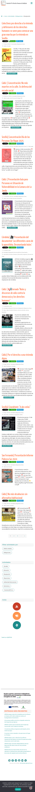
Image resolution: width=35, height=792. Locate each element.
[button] (31, 3)
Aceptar (18, 789)
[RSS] (25, 760)
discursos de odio (21, 310)
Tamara (7, 505)
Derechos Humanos (13, 254)
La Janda (10, 198)
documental (20, 254)
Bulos (5, 310)
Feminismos (15, 308)
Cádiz (5, 98)
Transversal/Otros (17, 252)
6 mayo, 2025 (6, 412)
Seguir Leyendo (12, 73)
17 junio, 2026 (6, 44)
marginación (16, 414)
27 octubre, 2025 (7, 250)
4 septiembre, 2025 (7, 306)
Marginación (19, 44)
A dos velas (6, 414)
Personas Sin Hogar (16, 98)
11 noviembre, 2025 (7, 196)
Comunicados (14, 44)
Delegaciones (19, 16)
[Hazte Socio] (17, 606)
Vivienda (8, 46)
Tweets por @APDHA (6, 637)
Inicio (5, 16)
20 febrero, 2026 (7, 96)
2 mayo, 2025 (6, 464)
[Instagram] (9, 760)
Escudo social (9, 98)
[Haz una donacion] (17, 616)
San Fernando (9, 466)
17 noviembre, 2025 (7, 146)
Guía (7, 198)
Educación (11, 308)
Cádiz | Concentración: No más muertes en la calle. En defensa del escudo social (17, 87)
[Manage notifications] (30, 788)
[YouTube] (19, 760)
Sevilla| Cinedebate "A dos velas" (16, 407)
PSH (21, 98)
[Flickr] (22, 760)
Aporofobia (6, 254)
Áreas (23, 44)
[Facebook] (12, 760)
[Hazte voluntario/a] (17, 625)
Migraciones (26, 308)
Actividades (11, 16)
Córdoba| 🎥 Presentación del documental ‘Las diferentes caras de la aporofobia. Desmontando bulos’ (17, 241)
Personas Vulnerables (17, 198)
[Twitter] (16, 760)
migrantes (25, 254)
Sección (25, 252)
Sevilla (5, 46)
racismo (27, 310)
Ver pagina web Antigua (26, 763)
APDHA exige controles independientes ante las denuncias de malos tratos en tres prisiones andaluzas (16, 745)
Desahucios (8, 366)
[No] (33, 786)
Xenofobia (4, 312)
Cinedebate (11, 414)
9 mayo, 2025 (6, 364)
